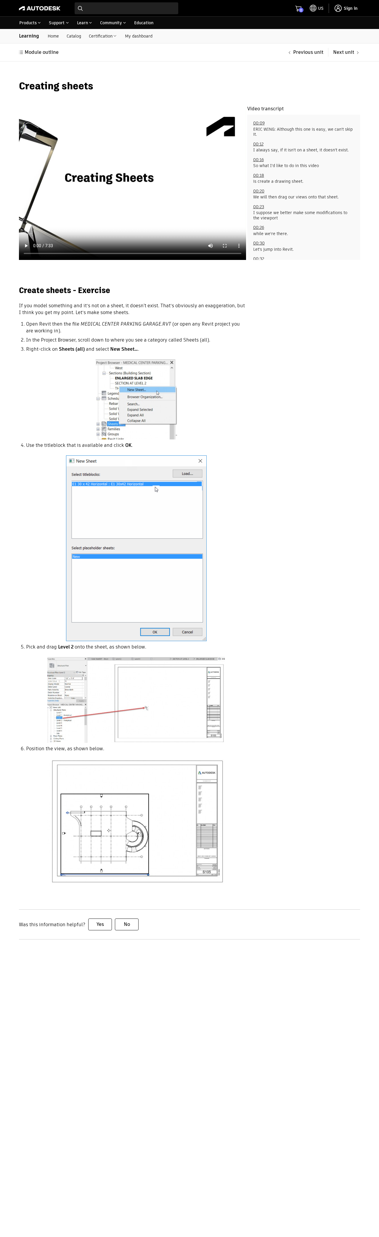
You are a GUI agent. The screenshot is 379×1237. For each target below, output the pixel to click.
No (127, 924)
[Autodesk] (39, 8)
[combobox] (126, 8)
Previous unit (308, 52)
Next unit (343, 52)
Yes (100, 924)
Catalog (74, 36)
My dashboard (138, 36)
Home (53, 36)
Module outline (42, 52)
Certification (101, 36)
